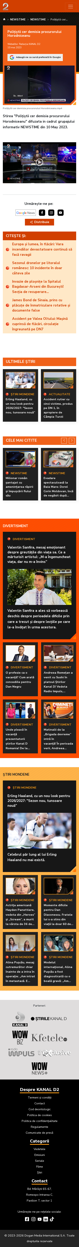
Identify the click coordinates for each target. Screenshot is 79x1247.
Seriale (39, 1161)
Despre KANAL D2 (39, 1090)
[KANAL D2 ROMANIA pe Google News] (25, 213)
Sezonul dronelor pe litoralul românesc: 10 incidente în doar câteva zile (37, 268)
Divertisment (15, 526)
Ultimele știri (20, 361)
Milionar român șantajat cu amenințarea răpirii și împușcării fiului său (19, 487)
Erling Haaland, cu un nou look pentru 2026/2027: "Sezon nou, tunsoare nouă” (20, 405)
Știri (39, 1172)
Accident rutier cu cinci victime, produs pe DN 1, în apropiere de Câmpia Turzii (58, 408)
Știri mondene (16, 774)
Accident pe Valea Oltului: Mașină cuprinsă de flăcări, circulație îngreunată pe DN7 (40, 323)
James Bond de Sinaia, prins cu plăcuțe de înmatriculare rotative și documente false (41, 305)
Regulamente (39, 1127)
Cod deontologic (40, 1109)
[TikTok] (52, 1219)
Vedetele (39, 1149)
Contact (39, 1103)
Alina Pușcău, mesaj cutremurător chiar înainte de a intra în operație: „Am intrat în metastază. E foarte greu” (20, 974)
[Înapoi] (64, 441)
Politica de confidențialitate (40, 1121)
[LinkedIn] (45, 1219)
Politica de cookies (39, 1115)
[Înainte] (72, 441)
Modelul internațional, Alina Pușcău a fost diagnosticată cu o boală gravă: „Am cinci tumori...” (58, 974)
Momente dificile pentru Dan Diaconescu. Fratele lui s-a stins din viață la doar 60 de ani (58, 916)
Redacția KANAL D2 (29, 44)
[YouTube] (39, 1219)
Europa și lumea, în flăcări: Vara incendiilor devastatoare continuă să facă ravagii (42, 249)
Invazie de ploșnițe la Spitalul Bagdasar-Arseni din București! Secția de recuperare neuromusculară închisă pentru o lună (39, 287)
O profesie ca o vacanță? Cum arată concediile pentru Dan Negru (20, 680)
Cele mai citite (21, 440)
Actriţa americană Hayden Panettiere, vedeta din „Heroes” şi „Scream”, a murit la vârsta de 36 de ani (20, 916)
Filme (39, 1167)
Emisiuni (39, 1155)
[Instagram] (33, 1219)
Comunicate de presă (39, 1133)
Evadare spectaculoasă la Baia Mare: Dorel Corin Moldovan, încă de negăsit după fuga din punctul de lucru (58, 491)
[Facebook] (27, 1219)
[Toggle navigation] (70, 6)
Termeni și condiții (39, 1097)
